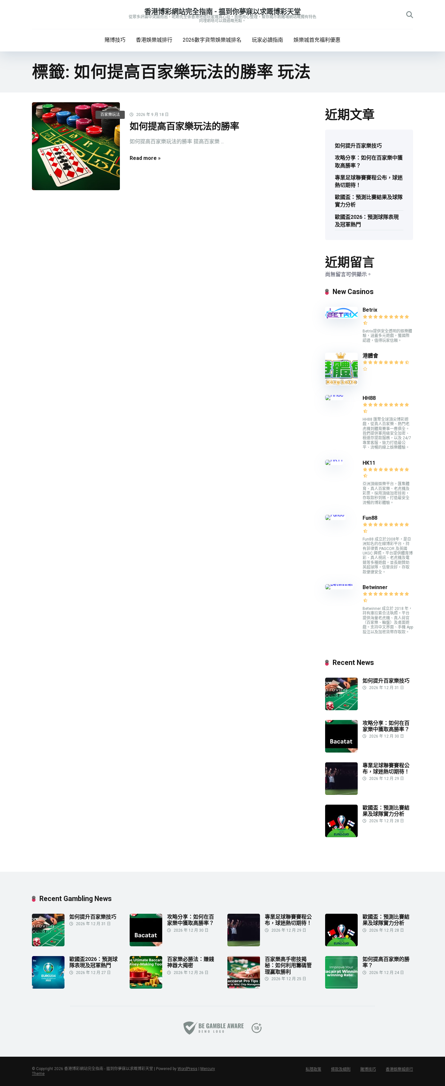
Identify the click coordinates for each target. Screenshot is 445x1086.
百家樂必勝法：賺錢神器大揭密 (190, 962)
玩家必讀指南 (267, 40)
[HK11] (334, 460)
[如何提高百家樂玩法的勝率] (76, 146)
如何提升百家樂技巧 (358, 146)
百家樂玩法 (110, 114)
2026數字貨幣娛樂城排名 (212, 40)
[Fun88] (335, 515)
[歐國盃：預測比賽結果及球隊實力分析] (341, 835)
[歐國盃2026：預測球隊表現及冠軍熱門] (48, 987)
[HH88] (334, 395)
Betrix (370, 310)
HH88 (369, 398)
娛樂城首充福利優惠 (317, 40)
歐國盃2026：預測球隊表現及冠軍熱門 (367, 221)
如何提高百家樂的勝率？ (386, 962)
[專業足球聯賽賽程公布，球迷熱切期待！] (341, 793)
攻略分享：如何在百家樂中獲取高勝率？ (369, 161)
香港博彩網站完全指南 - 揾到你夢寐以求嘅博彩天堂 (222, 11)
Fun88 (371, 518)
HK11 (369, 463)
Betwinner (375, 587)
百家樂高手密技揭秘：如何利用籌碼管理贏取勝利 (288, 965)
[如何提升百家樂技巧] (341, 708)
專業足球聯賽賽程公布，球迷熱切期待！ (369, 181)
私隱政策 (313, 1069)
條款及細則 (341, 1069)
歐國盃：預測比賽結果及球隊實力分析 (369, 201)
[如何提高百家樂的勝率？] (341, 987)
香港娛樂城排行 (154, 40)
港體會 (370, 356)
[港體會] (341, 383)
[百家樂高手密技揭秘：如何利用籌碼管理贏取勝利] (243, 987)
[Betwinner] (339, 584)
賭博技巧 (115, 40)
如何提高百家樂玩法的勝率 (184, 126)
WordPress (187, 1068)
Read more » (145, 158)
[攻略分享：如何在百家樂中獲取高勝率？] (341, 751)
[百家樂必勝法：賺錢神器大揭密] (146, 987)
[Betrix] (341, 317)
